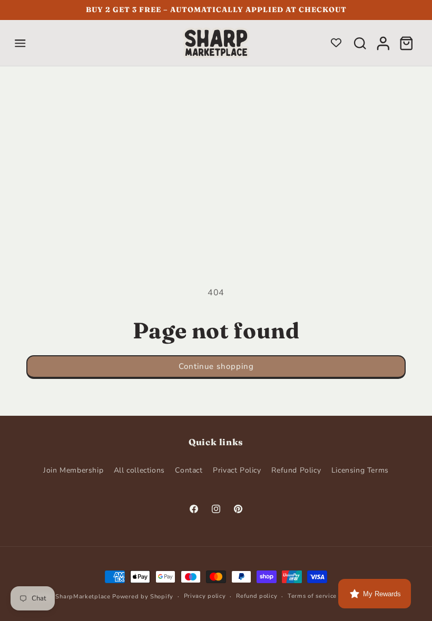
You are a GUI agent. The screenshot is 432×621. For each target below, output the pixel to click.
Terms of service (312, 596)
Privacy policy (205, 596)
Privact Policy (237, 470)
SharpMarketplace (82, 596)
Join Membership (73, 470)
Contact (188, 470)
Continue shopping (216, 366)
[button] (20, 43)
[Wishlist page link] (336, 42)
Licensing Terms (360, 470)
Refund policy (256, 596)
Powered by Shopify (142, 596)
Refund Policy (296, 470)
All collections (139, 470)
